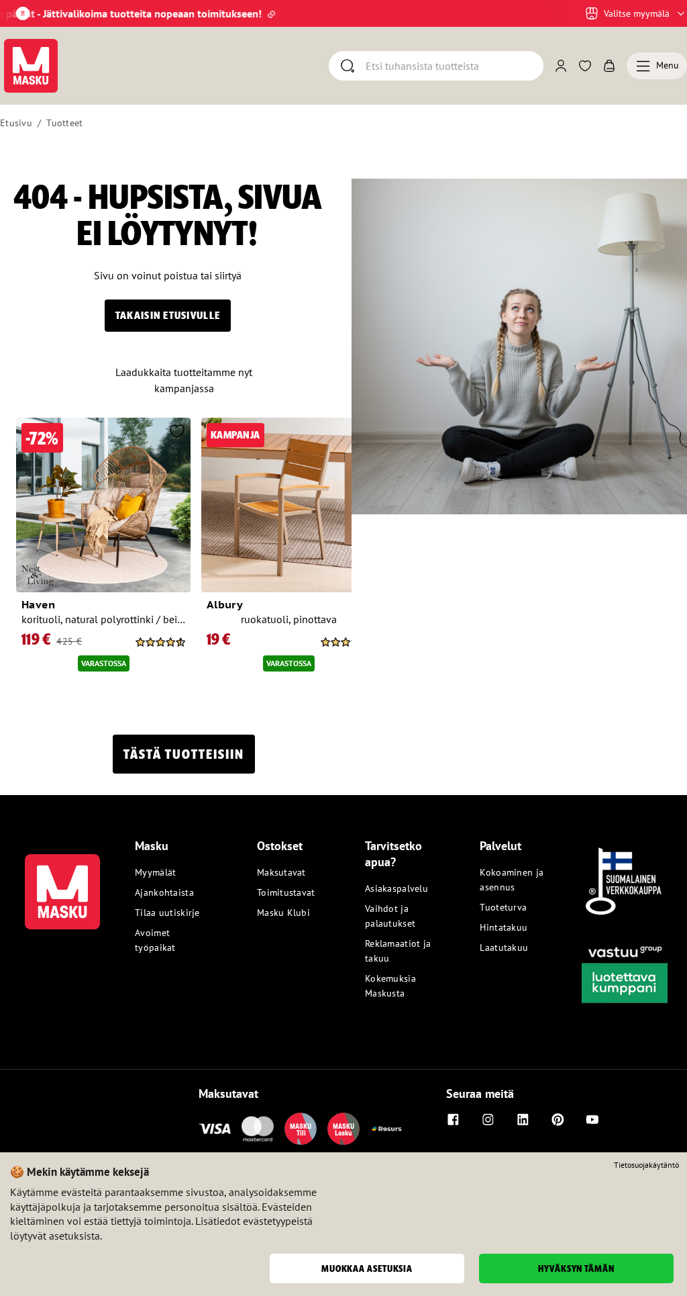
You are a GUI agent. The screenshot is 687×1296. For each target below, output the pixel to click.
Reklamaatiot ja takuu (398, 950)
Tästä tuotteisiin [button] (183, 754)
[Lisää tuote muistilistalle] (177, 432)
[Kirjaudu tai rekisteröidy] (561, 66)
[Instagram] (487, 1119)
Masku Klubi (283, 913)
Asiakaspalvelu (396, 888)
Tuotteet (64, 123)
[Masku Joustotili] (386, 1129)
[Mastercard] (258, 1129)
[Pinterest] (557, 1119)
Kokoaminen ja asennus (511, 879)
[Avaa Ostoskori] (609, 66)
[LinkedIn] (522, 1119)
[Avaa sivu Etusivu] (31, 66)
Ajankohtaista (164, 892)
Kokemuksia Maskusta (390, 985)
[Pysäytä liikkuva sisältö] (22, 13)
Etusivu (16, 123)
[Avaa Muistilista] (585, 66)
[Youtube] (592, 1119)
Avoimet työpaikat (155, 940)
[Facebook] (453, 1119)
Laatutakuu (504, 947)
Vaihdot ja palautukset (390, 915)
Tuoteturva (503, 907)
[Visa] (215, 1129)
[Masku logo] (62, 883)
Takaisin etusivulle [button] (167, 315)
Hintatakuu (503, 927)
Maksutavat (281, 872)
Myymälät (155, 872)
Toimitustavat (286, 892)
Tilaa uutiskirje (167, 913)
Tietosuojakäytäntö (646, 1165)
